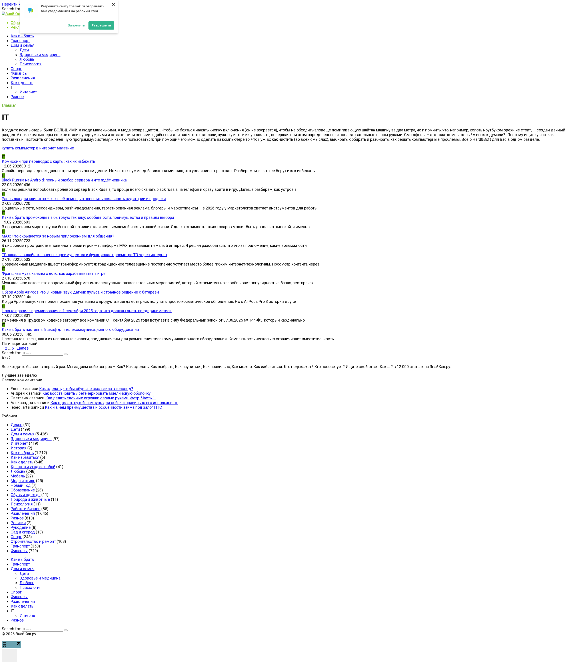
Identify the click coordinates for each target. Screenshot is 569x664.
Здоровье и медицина (40, 54)
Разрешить (101, 25)
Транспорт (20, 40)
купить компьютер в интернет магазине (38, 148)
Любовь (27, 59)
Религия (18, 522)
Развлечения (23, 78)
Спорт (16, 68)
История (18, 448)
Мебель (18, 476)
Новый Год (21, 485)
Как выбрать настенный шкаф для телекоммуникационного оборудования (70, 329)
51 (14, 348)
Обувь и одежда (25, 494)
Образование (23, 490)
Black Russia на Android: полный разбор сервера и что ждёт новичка (64, 180)
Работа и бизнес (25, 508)
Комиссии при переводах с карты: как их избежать (48, 161)
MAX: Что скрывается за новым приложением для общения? (58, 236)
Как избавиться (25, 457)
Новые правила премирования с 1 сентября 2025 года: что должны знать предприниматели (87, 310)
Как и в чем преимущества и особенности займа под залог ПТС (103, 407)
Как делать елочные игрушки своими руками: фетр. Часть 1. (100, 398)
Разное (17, 96)
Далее (23, 348)
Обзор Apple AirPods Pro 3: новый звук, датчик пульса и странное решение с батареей (80, 292)
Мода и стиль (23, 480)
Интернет (28, 92)
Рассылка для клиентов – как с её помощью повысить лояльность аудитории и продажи (84, 198)
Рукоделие (21, 527)
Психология (31, 64)
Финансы (19, 73)
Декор (16, 424)
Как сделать (22, 82)
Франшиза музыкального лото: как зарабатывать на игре (54, 273)
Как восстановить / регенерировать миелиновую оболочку (96, 393)
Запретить (76, 25)
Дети (24, 50)
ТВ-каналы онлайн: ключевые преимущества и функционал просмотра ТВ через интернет (84, 254)
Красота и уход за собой (33, 466)
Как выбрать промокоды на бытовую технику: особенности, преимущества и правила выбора (88, 217)
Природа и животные (30, 499)
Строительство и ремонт (33, 541)
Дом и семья (22, 45)
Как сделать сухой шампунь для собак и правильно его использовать (114, 402)
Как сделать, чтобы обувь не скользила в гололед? (86, 388)
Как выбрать (22, 36)
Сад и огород (23, 532)
